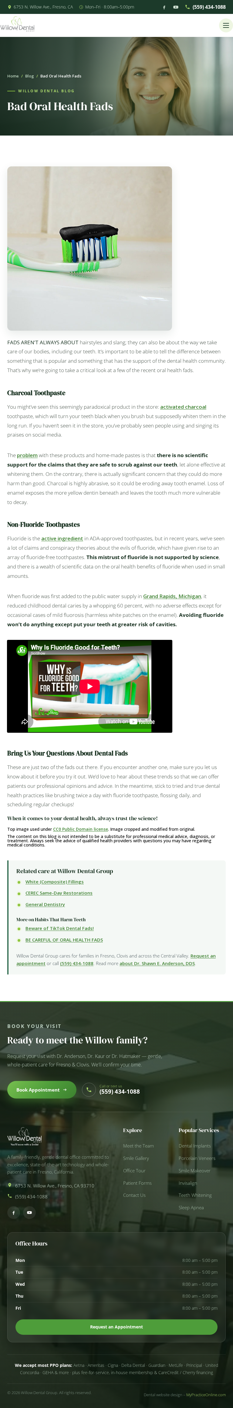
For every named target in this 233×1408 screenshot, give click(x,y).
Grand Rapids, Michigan (172, 596)
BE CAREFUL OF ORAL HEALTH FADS (64, 940)
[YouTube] (176, 7)
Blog (29, 76)
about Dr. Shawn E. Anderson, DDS (157, 963)
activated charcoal (183, 406)
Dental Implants (195, 1146)
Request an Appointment (116, 1327)
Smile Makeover (195, 1171)
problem (27, 455)
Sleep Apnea (191, 1207)
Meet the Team (138, 1146)
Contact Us (134, 1195)
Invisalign (188, 1183)
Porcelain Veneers (197, 1158)
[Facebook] (164, 7)
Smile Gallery (136, 1158)
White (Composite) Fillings (54, 882)
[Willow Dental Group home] (17, 25)
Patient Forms (137, 1183)
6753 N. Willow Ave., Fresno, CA (43, 7)
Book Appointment (38, 1090)
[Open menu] (226, 25)
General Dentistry (45, 904)
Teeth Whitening (195, 1195)
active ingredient (62, 538)
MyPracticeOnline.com (206, 1394)
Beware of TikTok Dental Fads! (59, 928)
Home (13, 76)
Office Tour (134, 1171)
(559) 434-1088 (209, 7)
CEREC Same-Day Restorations (59, 893)
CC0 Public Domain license (80, 829)
